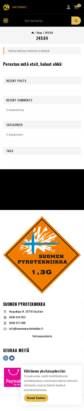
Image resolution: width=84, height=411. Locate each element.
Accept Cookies (36, 398)
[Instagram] (5, 358)
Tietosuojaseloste (42, 336)
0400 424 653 (17, 317)
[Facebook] (11, 358)
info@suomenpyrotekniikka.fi (26, 328)
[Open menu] (5, 20)
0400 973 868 (17, 323)
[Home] (32, 32)
